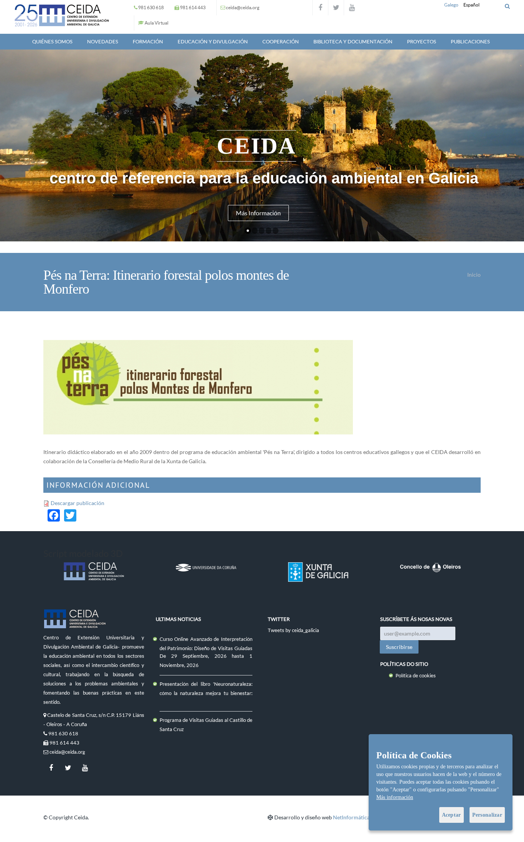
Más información (394, 797)
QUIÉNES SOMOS (52, 41)
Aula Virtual (156, 23)
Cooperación (280, 41)
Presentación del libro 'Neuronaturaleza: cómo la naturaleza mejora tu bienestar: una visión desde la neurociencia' (206, 693)
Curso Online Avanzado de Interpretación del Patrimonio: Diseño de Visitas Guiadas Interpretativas (206, 648)
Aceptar (451, 815)
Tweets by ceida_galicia (293, 630)
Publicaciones (470, 41)
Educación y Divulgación (213, 41)
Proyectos (421, 41)
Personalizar (487, 815)
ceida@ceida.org (242, 7)
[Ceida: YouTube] (351, 7)
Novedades (102, 41)
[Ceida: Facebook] (320, 7)
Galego (451, 5)
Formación (148, 41)
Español (471, 5)
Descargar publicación (77, 503)
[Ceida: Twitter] (336, 7)
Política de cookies (415, 675)
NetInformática (351, 817)
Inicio (474, 274)
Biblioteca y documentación (352, 41)
